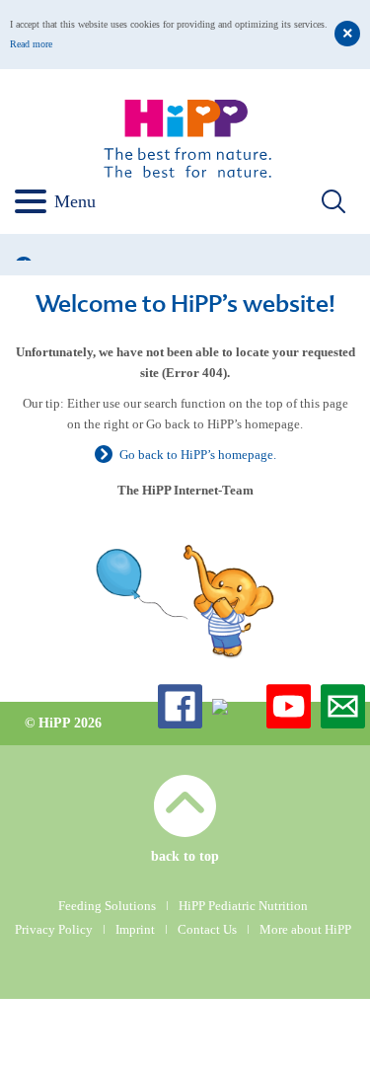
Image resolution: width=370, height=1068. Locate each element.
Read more (31, 43)
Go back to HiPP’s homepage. (197, 454)
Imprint (135, 929)
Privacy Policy (54, 929)
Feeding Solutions (107, 905)
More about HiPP (305, 929)
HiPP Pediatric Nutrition (243, 905)
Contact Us (207, 929)
